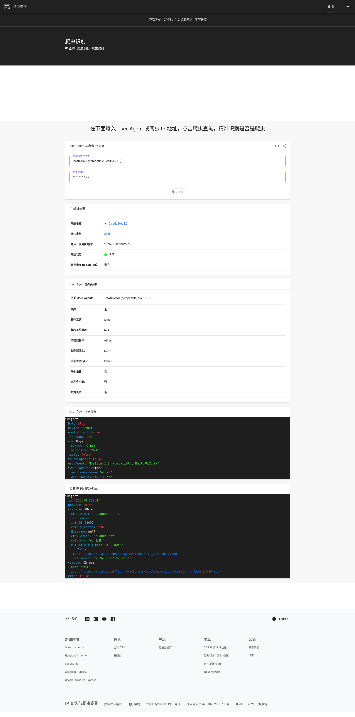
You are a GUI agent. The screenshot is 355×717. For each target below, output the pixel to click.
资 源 (330, 6)
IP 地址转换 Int (212, 663)
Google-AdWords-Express (81, 680)
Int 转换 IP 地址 (213, 671)
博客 (251, 655)
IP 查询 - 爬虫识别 (77, 48)
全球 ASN (119, 647)
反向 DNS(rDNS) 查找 (216, 655)
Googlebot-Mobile (76, 671)
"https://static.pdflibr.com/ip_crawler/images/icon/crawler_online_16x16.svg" (151, 571)
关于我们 (254, 647)
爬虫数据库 (165, 647)
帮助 (136, 704)
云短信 (118, 655)
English (283, 619)
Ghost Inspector (75, 647)
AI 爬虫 (109, 234)
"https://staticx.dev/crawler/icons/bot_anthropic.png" (130, 554)
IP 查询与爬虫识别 (82, 703)
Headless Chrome (76, 655)
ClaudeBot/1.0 (118, 223)
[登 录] (348, 6)
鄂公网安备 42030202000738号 (208, 704)
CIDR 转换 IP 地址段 (215, 647)
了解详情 (201, 19)
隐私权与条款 (113, 704)
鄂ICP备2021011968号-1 (163, 704)
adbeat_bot (72, 663)
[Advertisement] (177, 93)
